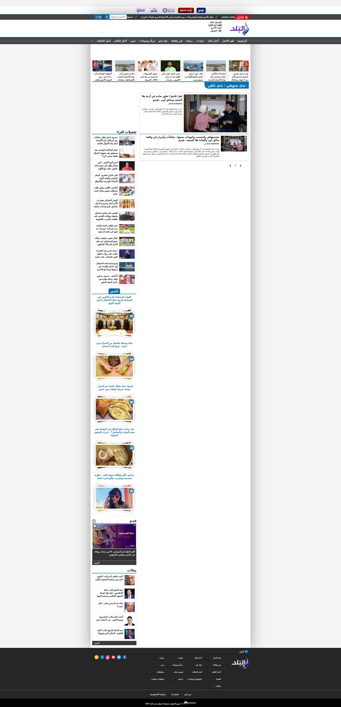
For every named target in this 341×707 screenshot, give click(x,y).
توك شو (163, 40)
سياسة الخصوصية (158, 694)
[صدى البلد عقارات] (154, 10)
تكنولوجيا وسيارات (195, 679)
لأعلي (242, 652)
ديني (133, 40)
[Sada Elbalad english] (140, 10)
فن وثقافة (176, 40)
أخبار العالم (120, 40)
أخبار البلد (213, 40)
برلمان (180, 679)
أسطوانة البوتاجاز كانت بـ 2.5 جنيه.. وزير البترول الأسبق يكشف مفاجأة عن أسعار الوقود (167, 17)
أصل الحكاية (104, 40)
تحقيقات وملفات (157, 679)
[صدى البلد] (239, 28)
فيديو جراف (178, 672)
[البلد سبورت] (186, 10)
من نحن (187, 694)
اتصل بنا (175, 694)
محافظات (160, 672)
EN (99, 17)
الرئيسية (242, 40)
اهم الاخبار (228, 40)
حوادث (200, 40)
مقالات (218, 686)
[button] (246, 64)
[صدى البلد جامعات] (168, 10)
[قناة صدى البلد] (201, 10)
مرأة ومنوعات (147, 40)
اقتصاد (218, 679)
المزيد (96, 563)
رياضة (189, 40)
